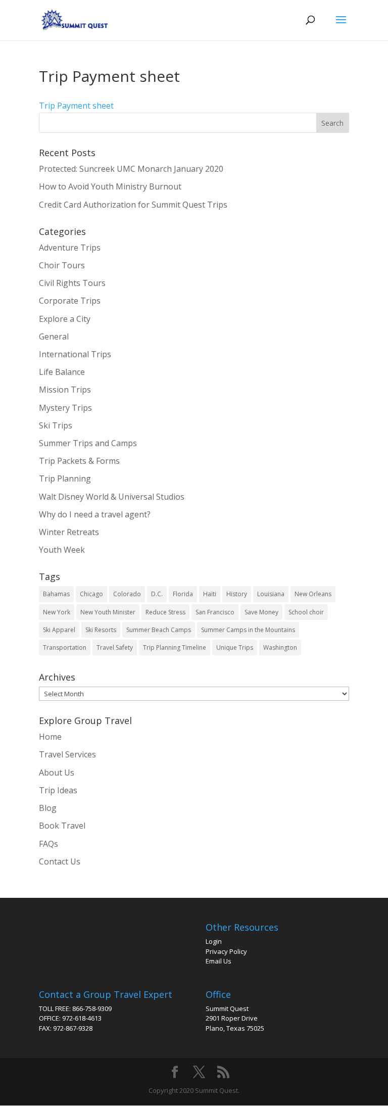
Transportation (64, 647)
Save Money (261, 612)
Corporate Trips (70, 300)
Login (214, 941)
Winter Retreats (69, 532)
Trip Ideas (58, 790)
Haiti (209, 594)
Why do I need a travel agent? (95, 514)
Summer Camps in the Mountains (248, 630)
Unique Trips (234, 647)
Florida (183, 594)
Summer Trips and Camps (88, 443)
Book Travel (62, 825)
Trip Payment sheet (76, 105)
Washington (280, 647)
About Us (56, 772)
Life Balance (62, 371)
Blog (48, 807)
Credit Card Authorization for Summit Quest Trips (133, 204)
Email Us (218, 961)
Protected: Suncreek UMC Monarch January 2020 (131, 168)
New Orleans (313, 594)
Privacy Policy (226, 951)
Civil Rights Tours (72, 282)
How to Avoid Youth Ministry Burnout (110, 186)
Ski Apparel (59, 630)
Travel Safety (114, 647)
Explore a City (64, 318)
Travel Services (67, 754)
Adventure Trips (70, 247)
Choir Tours (62, 265)
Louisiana (270, 594)
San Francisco (215, 612)
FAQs (48, 843)
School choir (306, 612)
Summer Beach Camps (158, 630)
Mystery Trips (65, 407)
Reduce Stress (165, 612)
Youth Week (62, 549)
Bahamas (56, 594)
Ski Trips (55, 425)
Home (50, 736)
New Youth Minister (107, 612)
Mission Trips (65, 389)
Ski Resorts (100, 630)
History (236, 594)
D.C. (157, 594)
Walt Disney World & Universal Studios (111, 496)
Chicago (91, 594)
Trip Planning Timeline (174, 647)
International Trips (75, 354)
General (54, 336)
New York (56, 612)
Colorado (127, 594)
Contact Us (59, 861)
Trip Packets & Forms (79, 460)
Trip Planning (65, 478)
